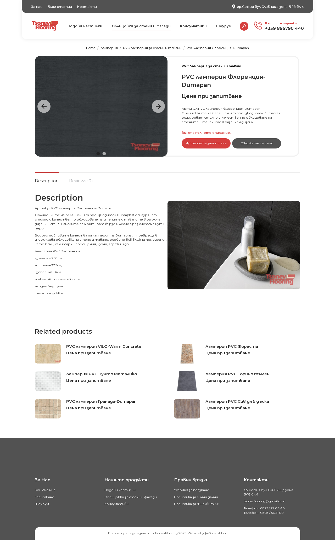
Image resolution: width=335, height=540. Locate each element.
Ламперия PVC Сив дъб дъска (237, 401)
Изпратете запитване (206, 143)
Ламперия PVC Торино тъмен (237, 373)
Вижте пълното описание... (207, 133)
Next (158, 106)
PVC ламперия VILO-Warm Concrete (103, 346)
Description (47, 180)
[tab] (47, 178)
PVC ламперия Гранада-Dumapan (101, 401)
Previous (44, 106)
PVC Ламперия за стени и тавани (212, 66)
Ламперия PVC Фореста (231, 346)
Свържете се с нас (257, 143)
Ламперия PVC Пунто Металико (101, 373)
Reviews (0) (81, 180)
